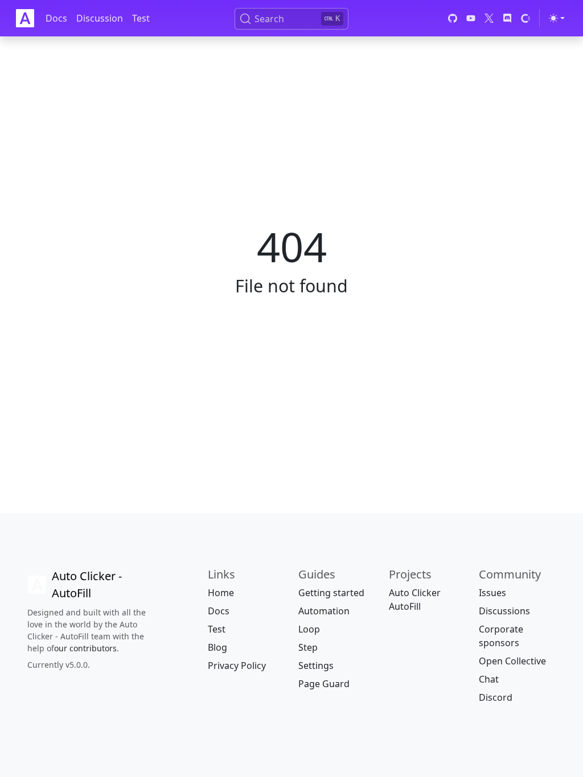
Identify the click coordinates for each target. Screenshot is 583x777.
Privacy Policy (237, 665)
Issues (492, 592)
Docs (56, 18)
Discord (495, 697)
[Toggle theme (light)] (556, 18)
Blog (217, 647)
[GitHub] (453, 18)
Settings (316, 665)
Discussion (99, 18)
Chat (489, 679)
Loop (309, 629)
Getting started (331, 592)
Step (308, 647)
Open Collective (512, 661)
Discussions (504, 611)
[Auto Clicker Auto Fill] (25, 18)
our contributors (85, 648)
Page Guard (324, 683)
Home (221, 592)
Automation (324, 611)
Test (141, 18)
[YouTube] (471, 18)
